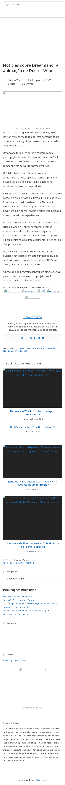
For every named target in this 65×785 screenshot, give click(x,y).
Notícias (10, 83)
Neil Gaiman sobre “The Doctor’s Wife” (32, 427)
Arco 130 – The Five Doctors (15, 614)
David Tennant (25, 348)
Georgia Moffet (10, 351)
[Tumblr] (34, 338)
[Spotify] (38, 338)
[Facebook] (26, 338)
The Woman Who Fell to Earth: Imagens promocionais (32, 412)
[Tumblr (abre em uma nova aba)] (36, 13)
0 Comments (29, 83)
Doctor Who (39, 348)
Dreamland (51, 348)
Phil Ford (22, 351)
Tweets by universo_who (14, 660)
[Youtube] (43, 338)
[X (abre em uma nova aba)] (22, 13)
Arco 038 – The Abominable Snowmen (20, 600)
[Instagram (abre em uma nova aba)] (31, 13)
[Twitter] (22, 338)
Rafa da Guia (40, 780)
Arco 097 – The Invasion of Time (17, 596)
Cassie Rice (13, 348)
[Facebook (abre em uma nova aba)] (27, 13)
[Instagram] (30, 338)
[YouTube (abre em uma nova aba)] (41, 13)
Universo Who (13, 80)
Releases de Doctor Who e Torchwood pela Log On (26, 610)
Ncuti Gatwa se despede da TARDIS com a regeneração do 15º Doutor (32, 483)
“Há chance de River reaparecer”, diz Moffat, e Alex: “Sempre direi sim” (32, 545)
